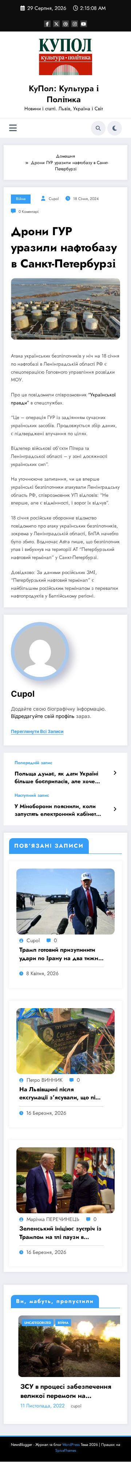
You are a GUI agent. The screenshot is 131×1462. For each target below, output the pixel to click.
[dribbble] (65, 24)
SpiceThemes (65, 1450)
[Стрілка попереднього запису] (114, 773)
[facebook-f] (47, 24)
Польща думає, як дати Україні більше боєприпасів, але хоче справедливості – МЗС (56, 778)
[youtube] (83, 24)
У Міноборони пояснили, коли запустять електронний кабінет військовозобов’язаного (55, 810)
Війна (20, 198)
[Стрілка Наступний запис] (114, 809)
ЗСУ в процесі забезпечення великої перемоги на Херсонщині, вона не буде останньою (58, 1391)
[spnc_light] (114, 128)
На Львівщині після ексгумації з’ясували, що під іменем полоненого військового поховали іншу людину (59, 1093)
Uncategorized (30, 1322)
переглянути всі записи (37, 731)
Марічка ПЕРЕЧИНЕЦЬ (53, 1219)
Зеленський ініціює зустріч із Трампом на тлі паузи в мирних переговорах (60, 1233)
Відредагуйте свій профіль (43, 716)
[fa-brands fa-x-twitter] (56, 24)
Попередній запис (33, 762)
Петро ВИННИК (45, 1080)
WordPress (71, 1444)
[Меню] (13, 128)
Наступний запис (32, 795)
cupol (54, 198)
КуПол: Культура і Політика (64, 93)
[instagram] (74, 24)
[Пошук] (98, 128)
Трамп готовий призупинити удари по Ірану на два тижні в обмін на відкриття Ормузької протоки (59, 954)
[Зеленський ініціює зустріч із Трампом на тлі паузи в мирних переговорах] (65, 1180)
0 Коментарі (29, 211)
